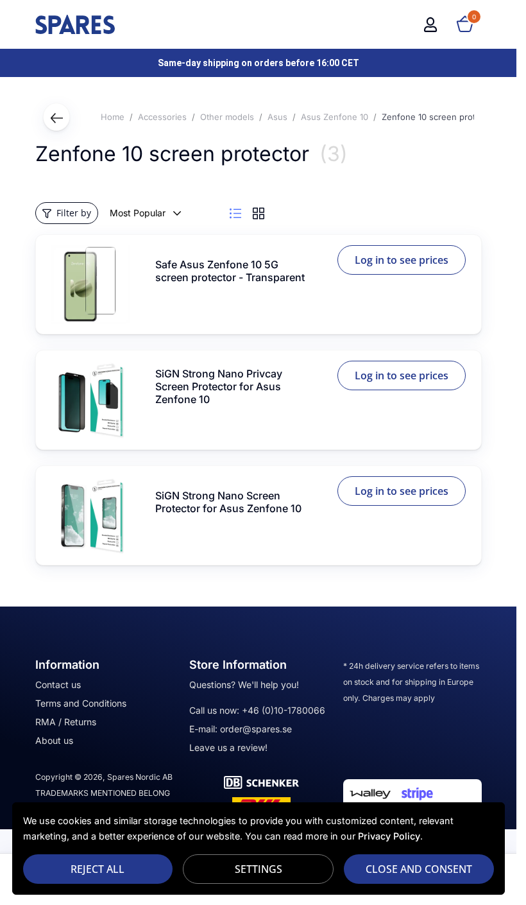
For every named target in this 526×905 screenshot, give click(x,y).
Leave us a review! (228, 747)
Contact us (58, 684)
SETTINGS (258, 869)
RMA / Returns (65, 721)
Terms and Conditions (80, 703)
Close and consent (419, 869)
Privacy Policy (389, 836)
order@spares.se (256, 728)
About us (54, 740)
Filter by (73, 213)
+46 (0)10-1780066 (283, 710)
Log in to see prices (401, 260)
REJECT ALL (97, 869)
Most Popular (137, 212)
